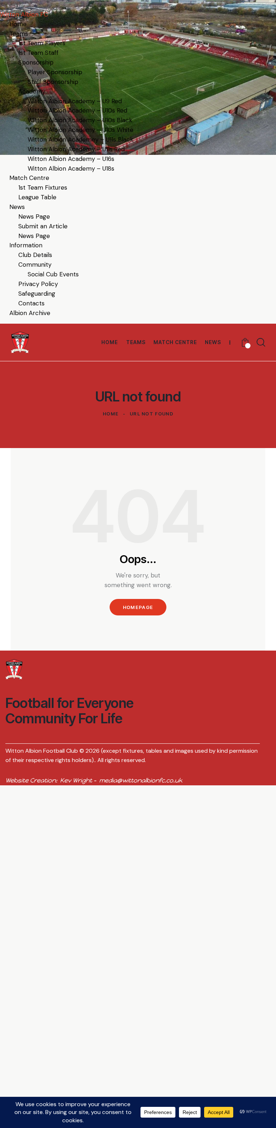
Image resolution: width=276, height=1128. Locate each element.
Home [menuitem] (18, 24)
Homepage (138, 607)
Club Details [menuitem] (35, 255)
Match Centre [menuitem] (29, 178)
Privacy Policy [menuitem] (38, 284)
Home (111, 414)
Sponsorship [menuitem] (36, 62)
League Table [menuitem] (37, 197)
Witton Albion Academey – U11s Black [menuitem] (80, 139)
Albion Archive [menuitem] (29, 313)
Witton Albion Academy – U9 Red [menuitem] (75, 101)
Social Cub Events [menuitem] (53, 274)
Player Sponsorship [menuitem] (55, 72)
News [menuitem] (17, 207)
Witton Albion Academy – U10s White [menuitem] (80, 130)
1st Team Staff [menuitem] (38, 53)
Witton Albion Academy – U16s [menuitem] (71, 159)
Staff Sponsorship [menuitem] (53, 82)
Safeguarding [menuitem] (36, 294)
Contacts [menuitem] (31, 303)
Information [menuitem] (25, 245)
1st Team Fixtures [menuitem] (42, 187)
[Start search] (261, 342)
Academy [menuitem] (31, 91)
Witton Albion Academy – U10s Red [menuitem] (77, 110)
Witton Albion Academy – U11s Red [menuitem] (76, 149)
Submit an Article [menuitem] (43, 226)
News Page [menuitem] (34, 216)
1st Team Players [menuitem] (41, 43)
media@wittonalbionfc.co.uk (140, 780)
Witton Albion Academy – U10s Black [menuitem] (80, 120)
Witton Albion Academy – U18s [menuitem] (71, 168)
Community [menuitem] (34, 264)
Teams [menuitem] (18, 34)
